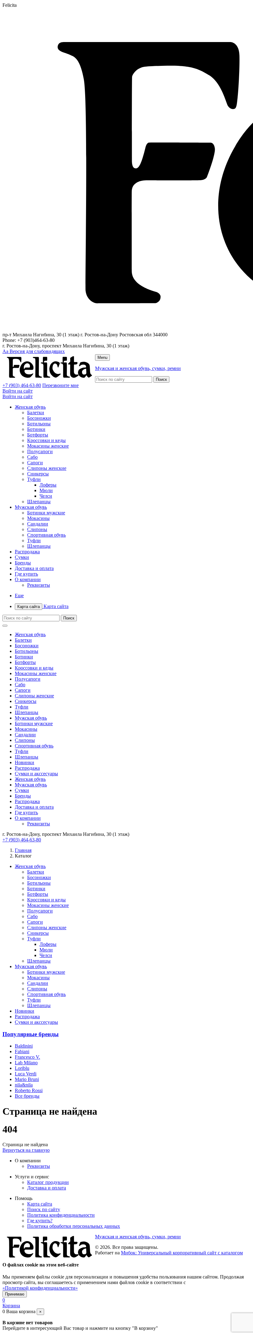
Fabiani (22, 1051)
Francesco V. (27, 1057)
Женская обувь (30, 407)
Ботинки (36, 429)
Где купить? (39, 1220)
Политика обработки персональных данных (73, 1226)
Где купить (26, 574)
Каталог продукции (48, 1182)
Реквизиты (38, 585)
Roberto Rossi (29, 1090)
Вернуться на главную (26, 1150)
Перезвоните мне (60, 385)
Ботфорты (37, 434)
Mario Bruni (27, 1079)
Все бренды (27, 1096)
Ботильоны (39, 423)
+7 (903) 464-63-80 (21, 385)
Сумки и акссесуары (36, 773)
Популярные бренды (30, 1034)
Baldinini (24, 1046)
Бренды (23, 562)
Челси (45, 496)
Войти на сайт (17, 391)
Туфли (34, 479)
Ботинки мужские (46, 512)
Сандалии (37, 523)
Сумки (22, 557)
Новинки (24, 762)
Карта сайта (42, 606)
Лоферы (47, 484)
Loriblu (22, 1068)
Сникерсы (38, 473)
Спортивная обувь (46, 535)
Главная (23, 850)
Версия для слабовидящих (33, 351)
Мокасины (38, 518)
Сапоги (35, 462)
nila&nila (24, 1084)
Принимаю (14, 1294)
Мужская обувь (31, 507)
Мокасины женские (48, 446)
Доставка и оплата (34, 568)
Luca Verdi (25, 1073)
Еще (19, 595)
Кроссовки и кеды (46, 440)
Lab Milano (26, 1062)
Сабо (32, 457)
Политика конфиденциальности (61, 1215)
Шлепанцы (39, 501)
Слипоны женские (46, 468)
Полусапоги (40, 451)
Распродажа (27, 551)
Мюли (46, 490)
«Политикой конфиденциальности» (40, 1288)
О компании (28, 579)
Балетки (35, 412)
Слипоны (37, 529)
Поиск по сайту (43, 1209)
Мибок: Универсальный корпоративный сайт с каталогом (182, 1252)
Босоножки (39, 418)
